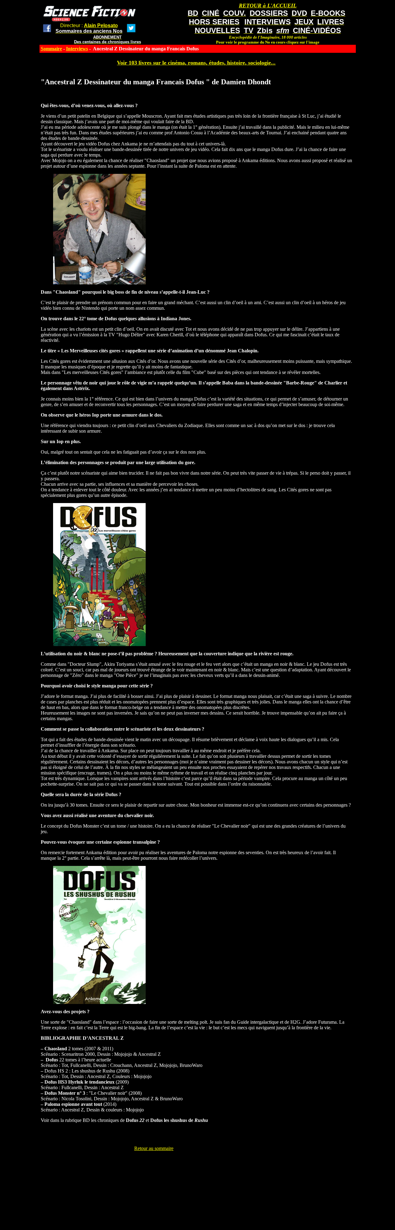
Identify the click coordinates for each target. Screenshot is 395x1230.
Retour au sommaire (153, 1148)
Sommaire (51, 48)
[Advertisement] (154, 1165)
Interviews (77, 48)
